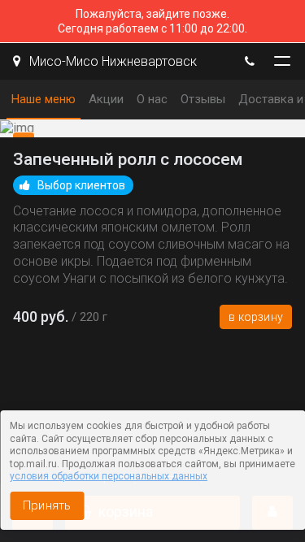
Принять (47, 505)
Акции (106, 99)
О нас (152, 99)
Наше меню (43, 99)
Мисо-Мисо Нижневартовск (111, 61)
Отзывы (203, 99)
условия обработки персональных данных (108, 476)
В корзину (256, 316)
